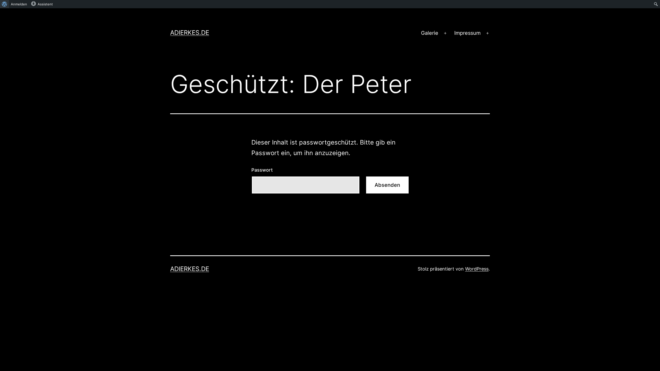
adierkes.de (189, 32)
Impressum (467, 33)
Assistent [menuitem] (45, 4)
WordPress (477, 269)
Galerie (429, 33)
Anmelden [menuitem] (19, 4)
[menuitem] (4, 4)
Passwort (262, 170)
